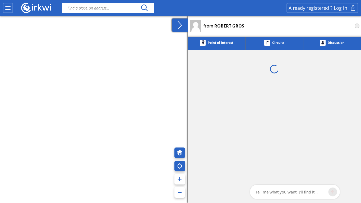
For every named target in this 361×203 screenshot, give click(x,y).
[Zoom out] (179, 192)
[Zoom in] (179, 179)
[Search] (144, 8)
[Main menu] (8, 8)
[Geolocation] (179, 166)
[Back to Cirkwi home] (36, 8)
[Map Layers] (179, 152)
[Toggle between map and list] (180, 25)
